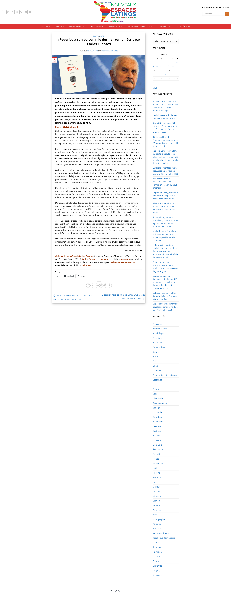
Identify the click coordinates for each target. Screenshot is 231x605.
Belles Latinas (159, 347)
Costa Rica (157, 379)
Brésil (155, 356)
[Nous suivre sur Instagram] (8, 12)
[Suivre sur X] (13, 12)
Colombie (157, 370)
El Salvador (158, 421)
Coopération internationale (165, 375)
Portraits (157, 528)
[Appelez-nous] (21, 12)
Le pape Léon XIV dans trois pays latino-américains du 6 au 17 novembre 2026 (165, 306)
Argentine (157, 338)
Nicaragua (157, 496)
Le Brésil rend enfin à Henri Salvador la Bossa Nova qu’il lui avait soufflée (165, 296)
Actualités (157, 324)
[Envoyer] (227, 14)
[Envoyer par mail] (97, 285)
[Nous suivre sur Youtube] (30, 12)
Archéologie (158, 333)
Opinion (156, 500)
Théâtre (156, 556)
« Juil (155, 88)
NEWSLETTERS (76, 26)
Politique (157, 524)
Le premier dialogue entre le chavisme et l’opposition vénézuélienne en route (165, 195)
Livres (102, 36)
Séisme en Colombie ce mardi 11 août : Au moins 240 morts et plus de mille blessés (164, 208)
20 (165, 74)
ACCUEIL (45, 26)
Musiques (157, 491)
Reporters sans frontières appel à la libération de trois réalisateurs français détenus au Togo (165, 106)
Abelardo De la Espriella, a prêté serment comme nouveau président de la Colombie (164, 236)
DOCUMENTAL (96, 26)
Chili (155, 361)
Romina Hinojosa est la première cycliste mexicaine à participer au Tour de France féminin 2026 (165, 222)
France (156, 459)
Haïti (155, 468)
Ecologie (156, 407)
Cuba (155, 384)
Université (157, 566)
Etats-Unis (157, 445)
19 (161, 74)
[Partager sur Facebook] (88, 285)
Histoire (156, 472)
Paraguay (157, 510)
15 (173, 70)
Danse (155, 393)
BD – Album (158, 342)
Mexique (156, 486)
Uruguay (156, 570)
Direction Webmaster (109, 51)
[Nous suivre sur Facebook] (4, 12)
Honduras (157, 477)
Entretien (157, 435)
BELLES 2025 (114, 26)
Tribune (156, 561)
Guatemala (158, 463)
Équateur (157, 440)
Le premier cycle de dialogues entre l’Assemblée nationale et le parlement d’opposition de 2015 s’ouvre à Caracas (165, 282)
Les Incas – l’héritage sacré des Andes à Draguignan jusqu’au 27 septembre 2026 (165, 171)
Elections (157, 426)
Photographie (159, 519)
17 (154, 74)
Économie (157, 412)
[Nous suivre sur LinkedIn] (26, 12)
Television (157, 552)
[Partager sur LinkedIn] (105, 285)
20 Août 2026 (183, 26)
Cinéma (156, 365)
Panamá (156, 505)
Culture (96, 36)
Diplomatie (158, 398)
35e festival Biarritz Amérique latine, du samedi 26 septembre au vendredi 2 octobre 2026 (165, 142)
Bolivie (156, 352)
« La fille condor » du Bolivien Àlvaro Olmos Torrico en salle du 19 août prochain (165, 183)
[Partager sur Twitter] (92, 285)
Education (157, 417)
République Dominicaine (164, 538)
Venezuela (157, 575)
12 (161, 70)
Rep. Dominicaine (161, 533)
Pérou (155, 514)
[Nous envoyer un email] (17, 12)
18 (157, 74)
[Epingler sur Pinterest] (101, 285)
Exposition (157, 454)
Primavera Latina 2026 (139, 26)
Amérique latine (160, 328)
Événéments (158, 449)
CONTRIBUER (164, 26)
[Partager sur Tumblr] (110, 285)
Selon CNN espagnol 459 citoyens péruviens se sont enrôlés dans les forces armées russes (165, 128)
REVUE (59, 26)
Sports (156, 542)
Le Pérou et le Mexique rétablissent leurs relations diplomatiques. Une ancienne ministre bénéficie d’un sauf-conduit (165, 251)
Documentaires (160, 403)
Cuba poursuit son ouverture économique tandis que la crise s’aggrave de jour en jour (165, 267)
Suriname (157, 547)
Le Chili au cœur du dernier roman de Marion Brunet (165, 117)
